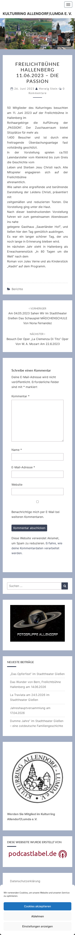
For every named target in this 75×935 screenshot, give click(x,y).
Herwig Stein (48, 89)
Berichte (17, 289)
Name (16, 450)
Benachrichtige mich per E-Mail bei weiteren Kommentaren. (35, 514)
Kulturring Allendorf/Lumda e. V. (37, 13)
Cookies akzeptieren (37, 906)
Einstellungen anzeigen (37, 926)
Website (16, 484)
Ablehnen (37, 916)
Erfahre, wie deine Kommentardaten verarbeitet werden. (36, 548)
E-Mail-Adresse (23, 467)
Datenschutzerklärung (25, 881)
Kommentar (20, 396)
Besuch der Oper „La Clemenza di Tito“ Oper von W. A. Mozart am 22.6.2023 (37, 338)
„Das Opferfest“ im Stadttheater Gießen (37, 674)
